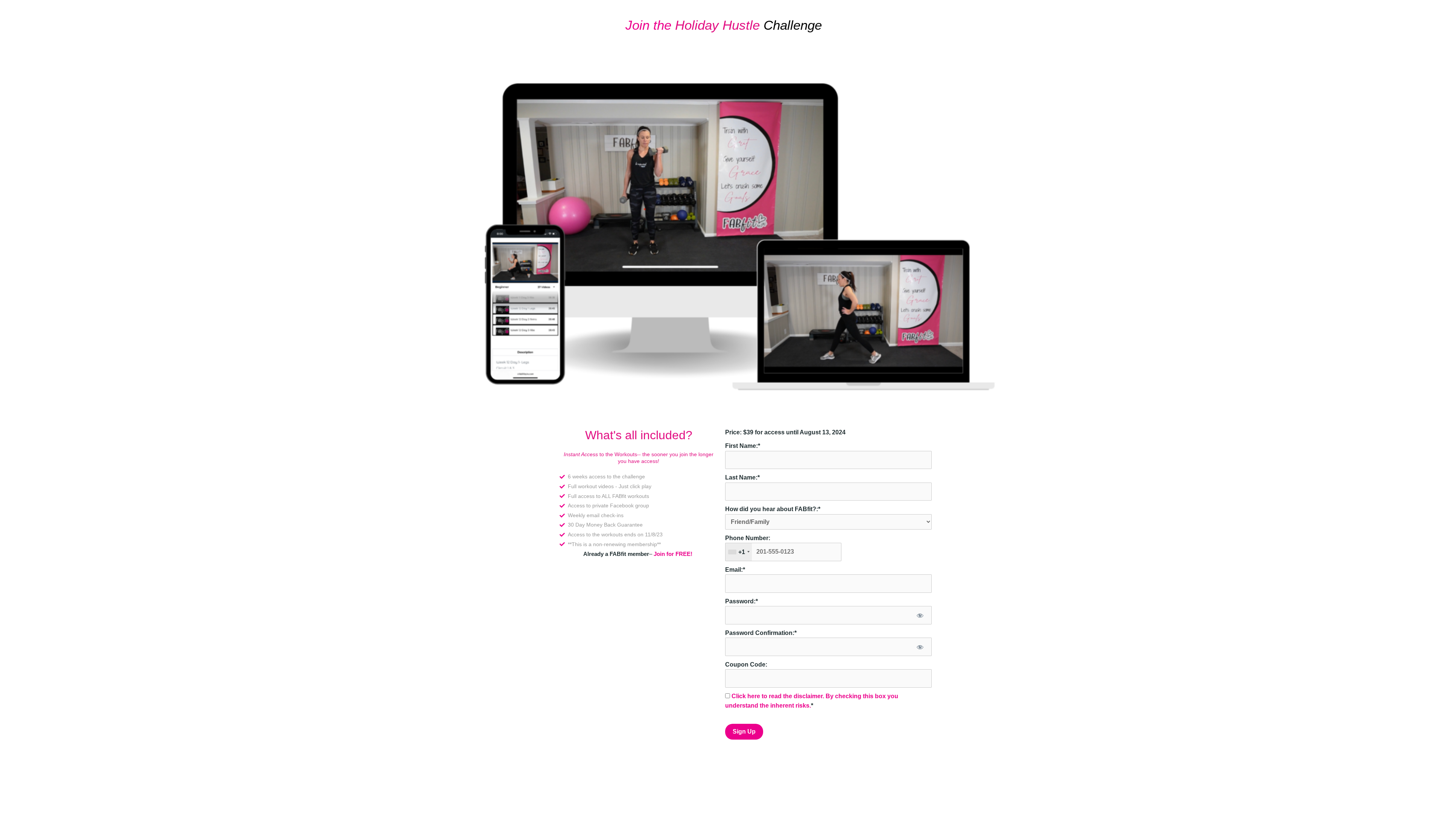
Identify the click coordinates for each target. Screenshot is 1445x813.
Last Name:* (742, 477)
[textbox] (783, 552)
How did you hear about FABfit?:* (772, 509)
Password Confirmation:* (761, 633)
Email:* (735, 569)
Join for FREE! (673, 554)
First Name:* (742, 446)
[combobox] (739, 551)
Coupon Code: (746, 664)
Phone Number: (747, 538)
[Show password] (920, 615)
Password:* (741, 601)
